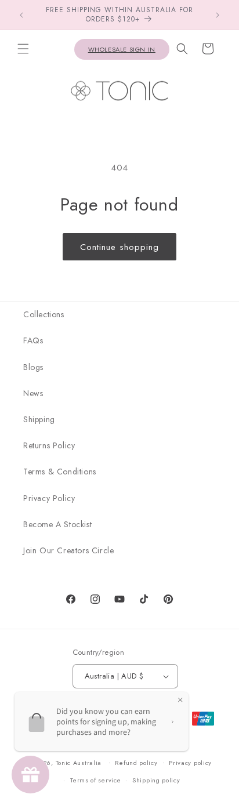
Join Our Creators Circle (68, 550)
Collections (43, 314)
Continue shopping (119, 247)
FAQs (33, 340)
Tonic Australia (79, 762)
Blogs (33, 367)
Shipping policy (156, 780)
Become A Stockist (57, 524)
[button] (23, 48)
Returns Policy (49, 445)
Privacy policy (190, 762)
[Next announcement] (217, 15)
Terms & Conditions (59, 471)
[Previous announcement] (21, 15)
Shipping (39, 419)
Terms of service (95, 780)
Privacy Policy (49, 498)
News (33, 393)
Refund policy (136, 762)
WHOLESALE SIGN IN (121, 49)
